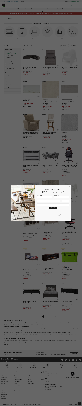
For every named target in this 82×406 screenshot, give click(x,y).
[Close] (69, 186)
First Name (39, 195)
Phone (38, 202)
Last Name (56, 195)
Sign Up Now (53, 207)
